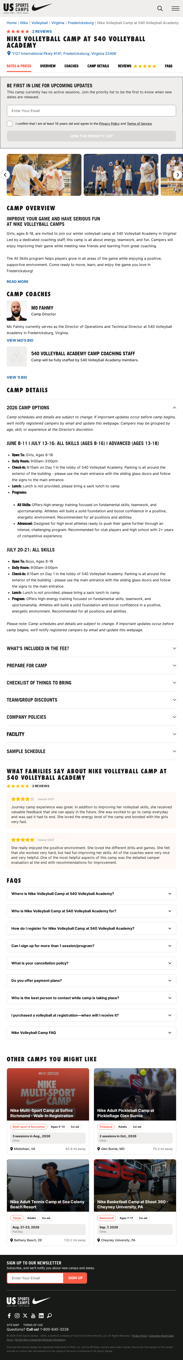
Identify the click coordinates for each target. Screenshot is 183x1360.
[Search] (160, 8)
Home (12, 22)
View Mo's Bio (20, 340)
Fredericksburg (81, 22)
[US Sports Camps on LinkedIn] (41, 1315)
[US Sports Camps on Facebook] (9, 1315)
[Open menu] (175, 8)
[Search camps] (49, 1315)
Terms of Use (33, 1325)
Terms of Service (139, 123)
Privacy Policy (109, 123)
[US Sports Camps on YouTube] (33, 1315)
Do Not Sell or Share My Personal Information (40, 1339)
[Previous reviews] (5, 174)
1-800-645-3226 (54, 1329)
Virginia (57, 22)
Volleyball (39, 22)
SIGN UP (75, 1278)
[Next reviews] (177, 174)
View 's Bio (17, 377)
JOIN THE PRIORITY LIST (91, 136)
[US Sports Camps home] (28, 8)
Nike (24, 22)
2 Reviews (42, 31)
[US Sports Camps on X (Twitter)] (25, 1315)
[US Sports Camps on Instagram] (17, 1315)
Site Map (13, 1325)
